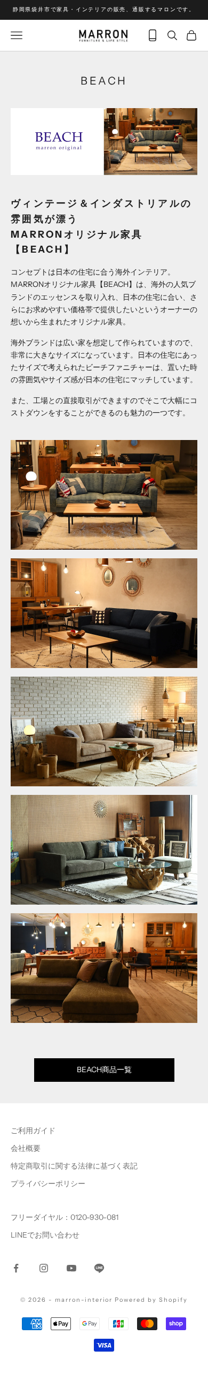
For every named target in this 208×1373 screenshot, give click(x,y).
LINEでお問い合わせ (45, 1235)
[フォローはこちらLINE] (99, 1268)
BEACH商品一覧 (104, 1069)
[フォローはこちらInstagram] (43, 1268)
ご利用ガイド (33, 1130)
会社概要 (26, 1148)
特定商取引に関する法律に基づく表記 (74, 1166)
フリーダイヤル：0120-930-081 (64, 1217)
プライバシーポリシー (48, 1183)
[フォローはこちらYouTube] (71, 1268)
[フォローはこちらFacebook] (16, 1268)
